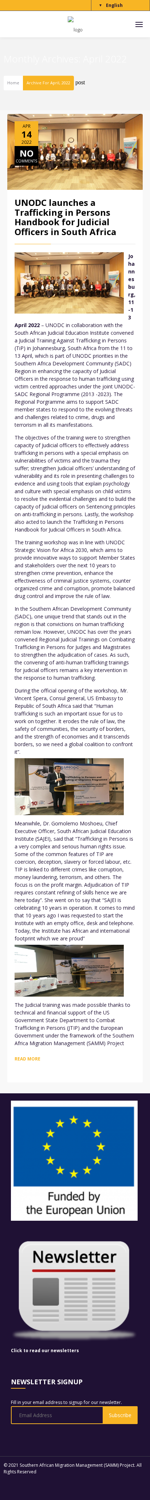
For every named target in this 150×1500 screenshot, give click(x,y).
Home (13, 83)
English (114, 5)
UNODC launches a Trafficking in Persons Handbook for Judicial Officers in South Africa (65, 216)
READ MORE (27, 1059)
